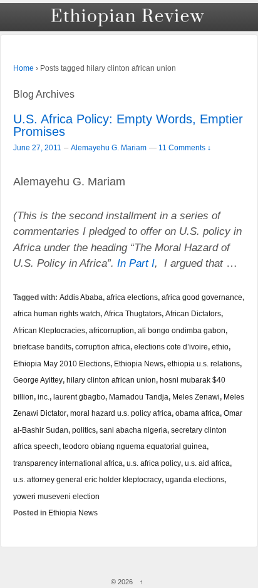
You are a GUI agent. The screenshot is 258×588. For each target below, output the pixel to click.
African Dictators (193, 313)
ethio (220, 347)
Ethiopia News (138, 363)
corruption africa (102, 347)
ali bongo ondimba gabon (181, 330)
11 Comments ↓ (184, 147)
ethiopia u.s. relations (203, 363)
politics (84, 430)
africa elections (132, 297)
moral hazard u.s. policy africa (121, 413)
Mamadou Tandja (138, 397)
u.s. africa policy (153, 463)
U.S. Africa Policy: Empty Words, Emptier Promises (128, 125)
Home (23, 68)
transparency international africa (68, 463)
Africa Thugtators (133, 313)
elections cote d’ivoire (171, 347)
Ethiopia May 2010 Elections (61, 363)
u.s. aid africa (207, 463)
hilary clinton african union (111, 380)
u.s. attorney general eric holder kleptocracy (87, 479)
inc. (43, 397)
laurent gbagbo (79, 397)
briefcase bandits (42, 347)
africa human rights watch (56, 313)
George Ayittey (38, 380)
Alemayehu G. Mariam (109, 147)
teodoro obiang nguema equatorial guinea (135, 446)
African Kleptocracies (49, 330)
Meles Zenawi (196, 397)
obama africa (197, 413)
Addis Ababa (81, 297)
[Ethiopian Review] (129, 17)
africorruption (111, 330)
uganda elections (194, 479)
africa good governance (202, 297)
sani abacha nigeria (133, 430)
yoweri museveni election (56, 496)
